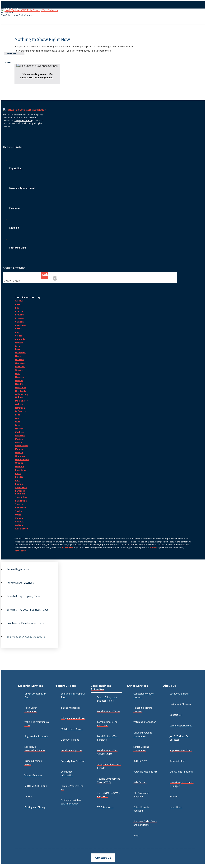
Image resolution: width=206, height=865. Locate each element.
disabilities (67, 547)
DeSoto (19, 342)
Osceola (19, 466)
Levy (17, 425)
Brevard (19, 314)
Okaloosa (20, 455)
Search (7, 281)
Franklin (19, 359)
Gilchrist (20, 366)
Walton (19, 525)
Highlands (20, 390)
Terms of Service (23, 120)
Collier (19, 335)
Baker (18, 304)
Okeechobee (22, 459)
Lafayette (20, 411)
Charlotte (20, 325)
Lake (18, 414)
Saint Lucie (21, 500)
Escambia (20, 352)
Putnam (19, 483)
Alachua (19, 300)
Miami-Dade (21, 445)
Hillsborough (22, 394)
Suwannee (20, 507)
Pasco (18, 473)
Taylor (18, 511)
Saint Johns (21, 497)
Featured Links (17, 247)
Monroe (19, 449)
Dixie (17, 346)
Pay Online (15, 168)
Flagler (19, 355)
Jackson (19, 404)
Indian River (21, 400)
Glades (19, 369)
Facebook (14, 208)
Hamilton (20, 377)
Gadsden (20, 363)
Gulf (17, 373)
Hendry (19, 383)
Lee (17, 418)
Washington (21, 528)
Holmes (19, 397)
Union (18, 514)
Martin (19, 442)
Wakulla (19, 521)
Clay (17, 332)
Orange (19, 462)
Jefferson (20, 407)
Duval (18, 349)
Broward (20, 318)
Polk (17, 480)
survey (153, 547)
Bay (17, 307)
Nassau (19, 452)
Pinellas (19, 476)
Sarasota (20, 490)
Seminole (20, 493)
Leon (17, 421)
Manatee (20, 435)
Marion (19, 439)
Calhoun (19, 321)
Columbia (20, 339)
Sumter (19, 504)
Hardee (19, 380)
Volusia (19, 518)
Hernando (20, 387)
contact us (20, 550)
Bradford (20, 311)
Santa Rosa (21, 487)
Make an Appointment (22, 188)
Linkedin (14, 227)
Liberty (19, 428)
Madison (19, 432)
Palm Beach (21, 469)
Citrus (18, 328)
